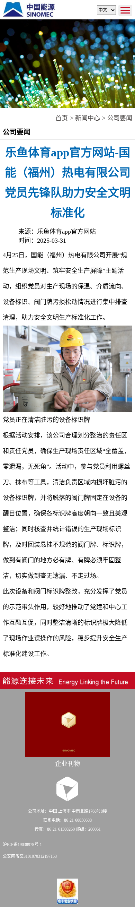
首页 (61, 118)
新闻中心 (87, 118)
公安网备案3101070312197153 (30, 856)
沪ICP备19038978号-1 (22, 844)
